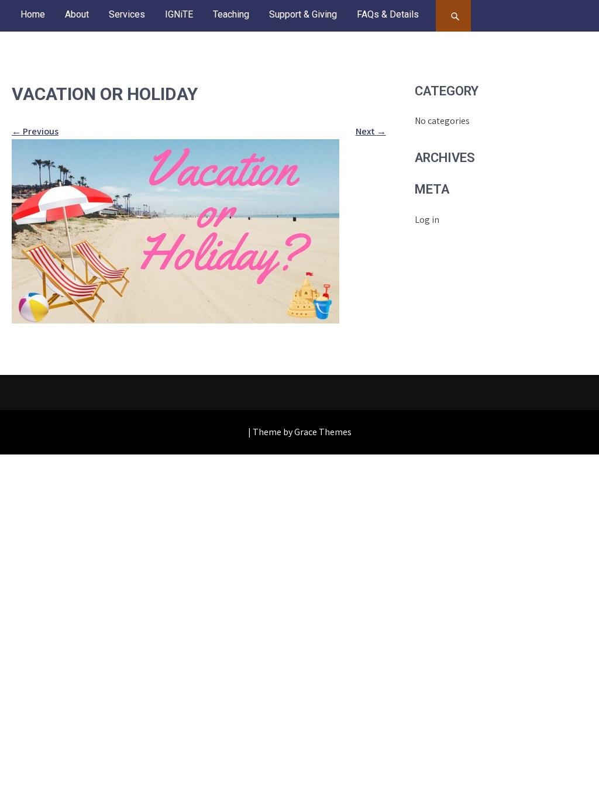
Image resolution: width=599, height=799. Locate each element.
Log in (427, 219)
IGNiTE (179, 14)
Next (371, 131)
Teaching (231, 14)
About (77, 14)
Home (32, 14)
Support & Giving (303, 14)
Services (127, 14)
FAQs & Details (388, 14)
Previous (35, 131)
